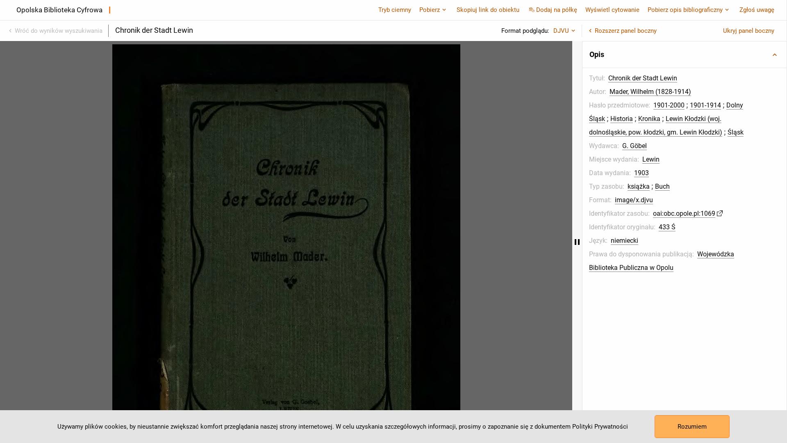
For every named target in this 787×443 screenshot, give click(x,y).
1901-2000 (669, 105)
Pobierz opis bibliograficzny (685, 10)
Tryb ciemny (394, 10)
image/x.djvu (634, 200)
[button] (684, 54)
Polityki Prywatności (600, 426)
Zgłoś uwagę (756, 10)
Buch (662, 186)
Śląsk (736, 132)
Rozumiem (692, 426)
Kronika (649, 119)
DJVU (561, 30)
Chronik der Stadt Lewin (642, 78)
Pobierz (429, 10)
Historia (621, 119)
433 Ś (667, 227)
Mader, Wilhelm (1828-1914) (650, 92)
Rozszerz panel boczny (626, 30)
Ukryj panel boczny (748, 30)
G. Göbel (634, 146)
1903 (641, 173)
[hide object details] (577, 242)
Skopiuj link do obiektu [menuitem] (488, 10)
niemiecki (624, 240)
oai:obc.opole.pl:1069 (684, 213)
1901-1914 (705, 105)
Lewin (651, 159)
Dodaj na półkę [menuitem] (556, 10)
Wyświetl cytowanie (612, 10)
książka (639, 186)
